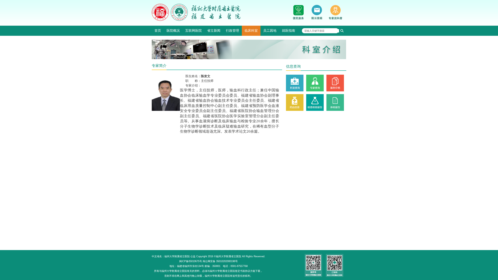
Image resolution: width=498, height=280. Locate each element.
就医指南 (288, 30)
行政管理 (232, 30)
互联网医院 (193, 30)
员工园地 (269, 30)
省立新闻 (213, 30)
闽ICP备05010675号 (190, 261)
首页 (157, 30)
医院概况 (173, 30)
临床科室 (251, 30)
